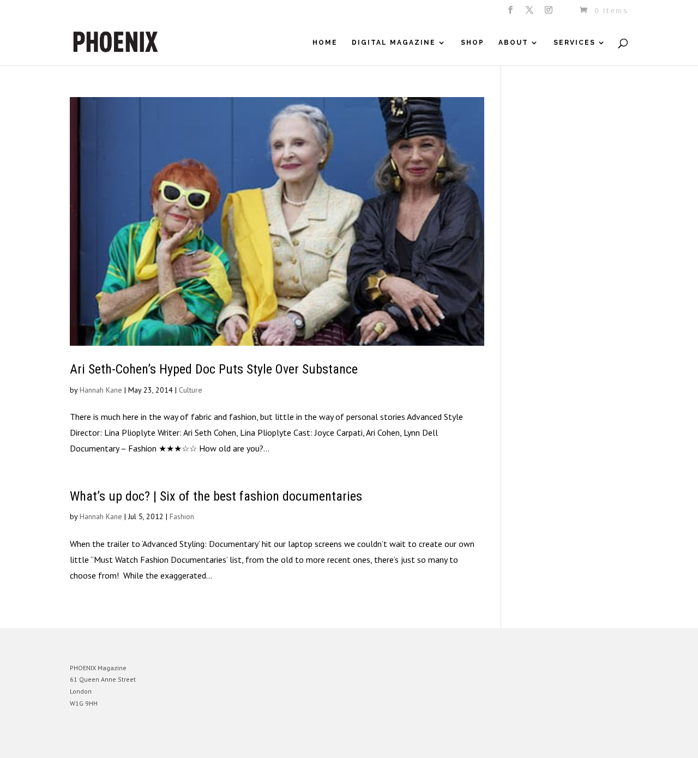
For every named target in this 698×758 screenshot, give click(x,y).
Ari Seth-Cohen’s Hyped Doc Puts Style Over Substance (214, 369)
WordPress (188, 741)
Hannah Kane (101, 390)
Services (574, 42)
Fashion (182, 516)
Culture (190, 390)
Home (325, 42)
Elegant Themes (120, 741)
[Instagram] (549, 13)
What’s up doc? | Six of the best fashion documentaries (216, 496)
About (513, 42)
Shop (472, 42)
